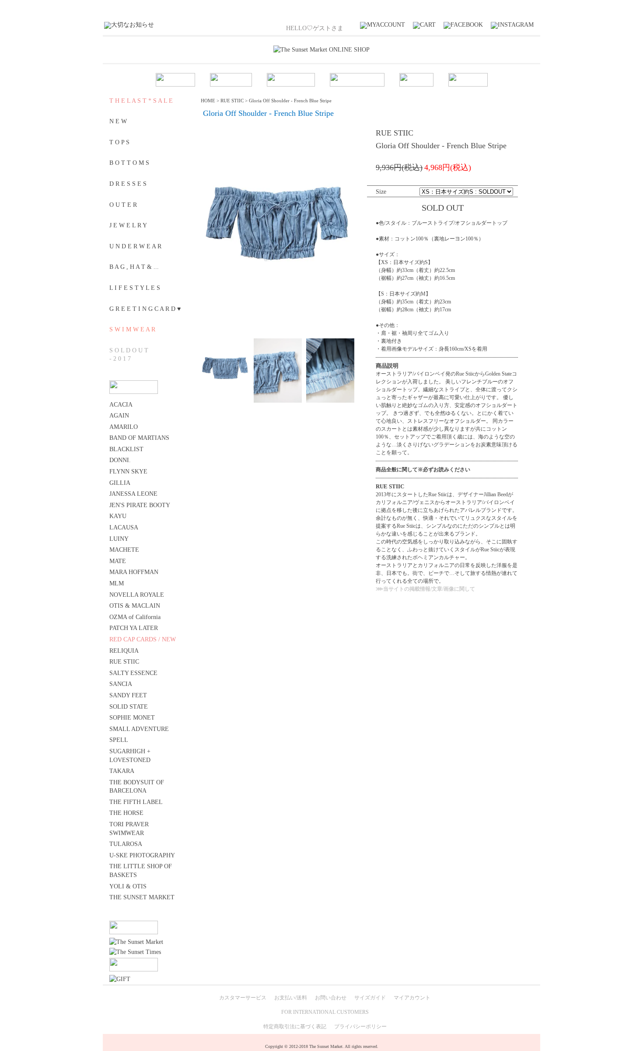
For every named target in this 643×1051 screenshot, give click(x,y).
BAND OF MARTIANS (139, 438)
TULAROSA (125, 844)
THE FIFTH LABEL (136, 802)
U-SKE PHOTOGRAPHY (142, 855)
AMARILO (123, 427)
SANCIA (120, 684)
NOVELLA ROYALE (136, 595)
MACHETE (124, 549)
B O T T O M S (129, 163)
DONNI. (120, 460)
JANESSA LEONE (133, 494)
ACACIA (121, 404)
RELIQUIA (124, 650)
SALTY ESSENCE (133, 673)
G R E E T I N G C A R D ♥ (145, 309)
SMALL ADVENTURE (139, 729)
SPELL (118, 740)
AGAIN (119, 415)
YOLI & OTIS (128, 886)
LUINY (119, 539)
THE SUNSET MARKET (142, 897)
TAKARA (121, 771)
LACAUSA (123, 527)
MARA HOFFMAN (133, 572)
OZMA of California (135, 617)
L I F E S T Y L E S (134, 288)
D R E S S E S (128, 184)
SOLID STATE (128, 706)
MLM (116, 583)
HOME (208, 100)
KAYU (117, 516)
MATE (117, 561)
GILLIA (119, 483)
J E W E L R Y (128, 225)
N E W (118, 121)
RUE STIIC (124, 661)
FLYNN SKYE (128, 471)
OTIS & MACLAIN (134, 605)
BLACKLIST (126, 449)
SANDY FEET (128, 695)
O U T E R (123, 205)
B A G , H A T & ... (134, 267)
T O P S (119, 142)
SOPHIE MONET (132, 717)
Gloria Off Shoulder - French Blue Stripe (290, 100)
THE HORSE (126, 813)
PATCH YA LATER (133, 628)
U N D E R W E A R (135, 246)
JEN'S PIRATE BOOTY (139, 505)
